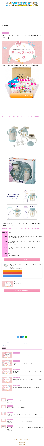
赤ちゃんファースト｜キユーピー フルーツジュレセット (19, 400)
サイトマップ (16, 439)
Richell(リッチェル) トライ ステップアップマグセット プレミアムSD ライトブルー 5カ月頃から (25, 265)
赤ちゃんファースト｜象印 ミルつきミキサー (23, 355)
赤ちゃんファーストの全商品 (21, 290)
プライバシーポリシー (26, 439)
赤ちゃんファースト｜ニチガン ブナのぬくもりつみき (18, 407)
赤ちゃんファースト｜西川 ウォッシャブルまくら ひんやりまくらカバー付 (23, 414)
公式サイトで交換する (21, 259)
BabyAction (22, 442)
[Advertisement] (22, 15)
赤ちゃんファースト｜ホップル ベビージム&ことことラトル (20, 421)
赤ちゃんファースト (6, 342)
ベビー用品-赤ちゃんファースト (28, 343)
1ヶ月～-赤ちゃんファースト (7, 343)
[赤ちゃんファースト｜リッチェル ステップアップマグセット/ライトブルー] (23, 337)
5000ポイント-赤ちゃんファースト (17, 343)
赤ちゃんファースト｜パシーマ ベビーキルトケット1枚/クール (26, 387)
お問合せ (20, 439)
